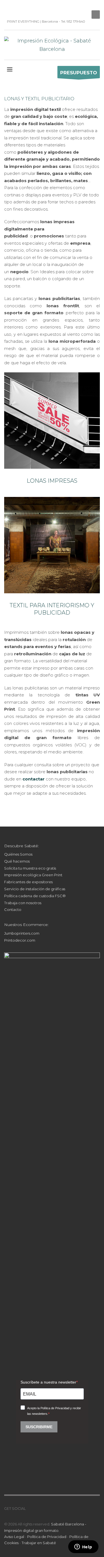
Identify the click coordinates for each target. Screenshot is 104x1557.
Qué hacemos (17, 861)
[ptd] (33, 8)
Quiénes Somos (18, 854)
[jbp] (41, 8)
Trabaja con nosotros (22, 903)
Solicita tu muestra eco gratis (30, 868)
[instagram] (16, 8)
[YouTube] (25, 8)
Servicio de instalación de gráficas (34, 889)
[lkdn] (30, 1508)
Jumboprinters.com (21, 933)
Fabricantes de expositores (28, 882)
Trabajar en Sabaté (39, 1543)
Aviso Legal (14, 1536)
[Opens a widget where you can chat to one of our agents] (83, 1547)
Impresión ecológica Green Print (33, 875)
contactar (33, 779)
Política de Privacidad (46, 1536)
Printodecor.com (19, 940)
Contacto (12, 909)
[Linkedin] (8, 8)
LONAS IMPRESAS (52, 480)
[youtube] (46, 1508)
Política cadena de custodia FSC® (35, 896)
